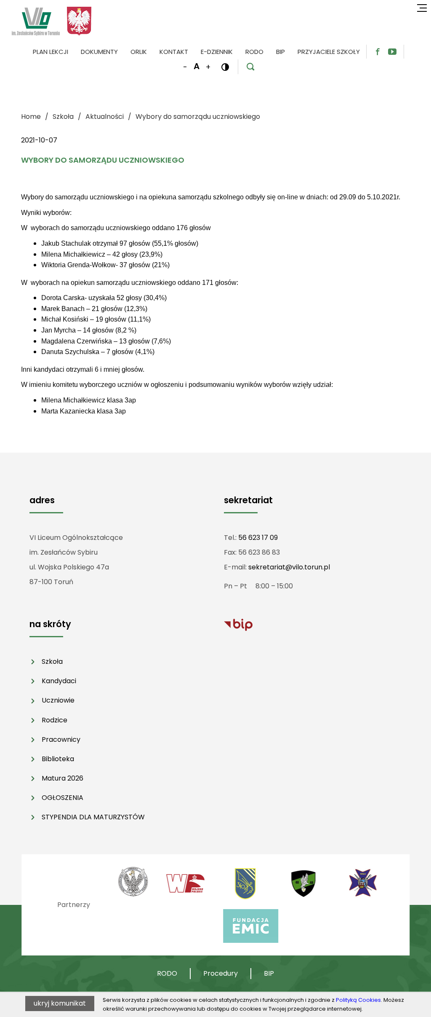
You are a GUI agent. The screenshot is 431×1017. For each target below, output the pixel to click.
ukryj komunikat (60, 1003)
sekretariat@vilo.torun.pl (289, 567)
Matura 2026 (62, 778)
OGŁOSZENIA (62, 797)
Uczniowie (58, 700)
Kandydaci (59, 681)
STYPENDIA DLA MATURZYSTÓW (93, 817)
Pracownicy (61, 739)
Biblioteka (58, 759)
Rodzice (54, 720)
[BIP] (238, 624)
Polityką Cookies (358, 1000)
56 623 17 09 (258, 537)
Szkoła (52, 661)
